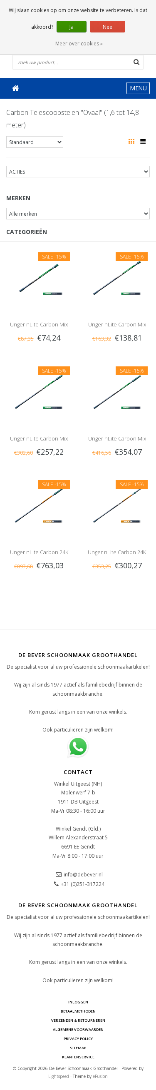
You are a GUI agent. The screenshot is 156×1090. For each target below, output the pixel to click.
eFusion (100, 1076)
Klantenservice (78, 1057)
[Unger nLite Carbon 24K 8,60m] (39, 504)
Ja (71, 26)
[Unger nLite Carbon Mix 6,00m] (39, 390)
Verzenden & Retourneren (78, 1020)
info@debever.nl (83, 874)
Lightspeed (58, 1076)
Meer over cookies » (79, 43)
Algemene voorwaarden (78, 1029)
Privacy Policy (78, 1038)
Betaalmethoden (78, 1011)
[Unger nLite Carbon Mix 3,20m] (117, 276)
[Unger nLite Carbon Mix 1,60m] (39, 276)
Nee (107, 26)
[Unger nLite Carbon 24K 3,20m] (117, 504)
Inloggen (78, 1002)
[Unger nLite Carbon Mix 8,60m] (117, 390)
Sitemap (78, 1047)
